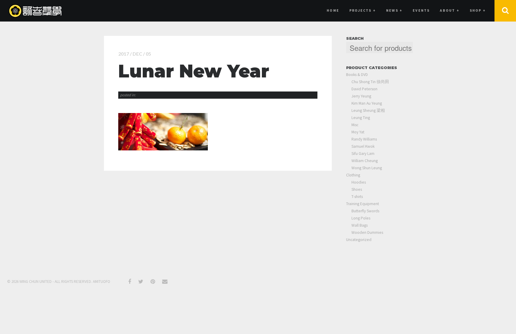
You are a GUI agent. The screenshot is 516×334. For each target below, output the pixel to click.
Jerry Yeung (361, 96)
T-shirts (357, 196)
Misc (354, 124)
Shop (478, 10)
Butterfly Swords (365, 210)
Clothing (353, 175)
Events (421, 10)
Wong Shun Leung (366, 167)
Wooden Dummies (367, 232)
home (333, 10)
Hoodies (358, 182)
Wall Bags (359, 225)
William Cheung (364, 160)
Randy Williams (364, 139)
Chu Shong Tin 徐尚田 (370, 81)
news (394, 10)
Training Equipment (362, 203)
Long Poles (360, 218)
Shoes (356, 189)
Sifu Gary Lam (362, 153)
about (449, 10)
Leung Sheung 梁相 (368, 110)
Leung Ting (360, 117)
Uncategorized (358, 239)
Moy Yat (357, 132)
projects (362, 10)
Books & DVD (357, 74)
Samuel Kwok (362, 146)
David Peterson (364, 88)
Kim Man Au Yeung (366, 103)
